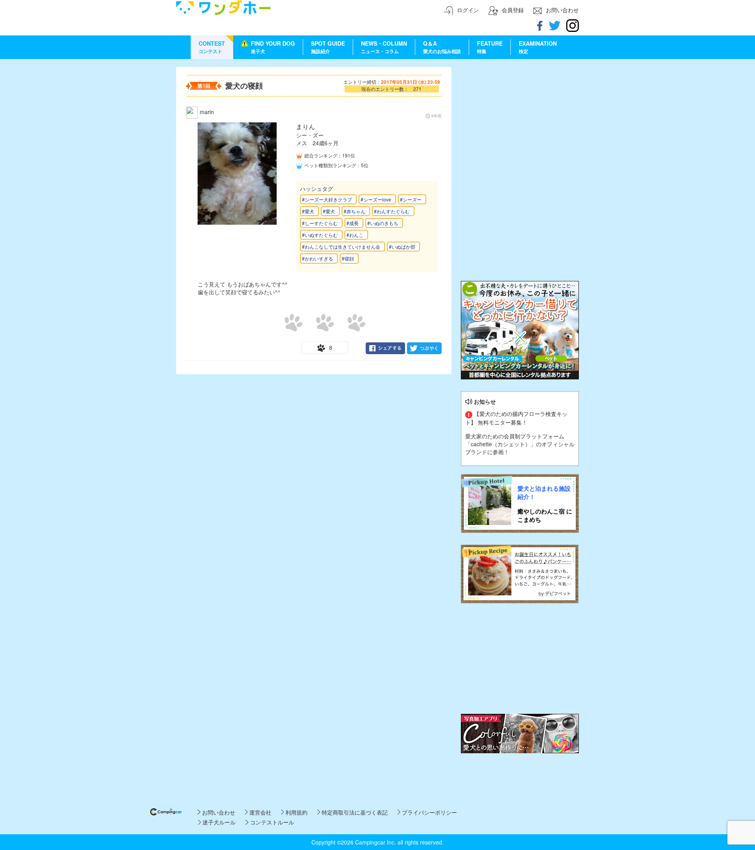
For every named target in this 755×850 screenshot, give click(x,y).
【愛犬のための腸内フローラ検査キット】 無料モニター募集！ (516, 418)
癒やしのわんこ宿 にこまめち (544, 515)
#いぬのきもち (382, 223)
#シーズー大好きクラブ (327, 199)
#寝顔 (348, 258)
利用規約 (296, 812)
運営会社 (259, 812)
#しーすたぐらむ (320, 223)
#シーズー (411, 199)
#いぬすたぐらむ (320, 234)
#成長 (352, 223)
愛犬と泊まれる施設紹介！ (544, 492)
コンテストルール (271, 822)
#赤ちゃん (354, 211)
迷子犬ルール (218, 822)
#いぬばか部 (402, 246)
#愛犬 (308, 211)
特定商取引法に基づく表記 (354, 812)
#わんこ (354, 234)
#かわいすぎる (317, 258)
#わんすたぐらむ (392, 211)
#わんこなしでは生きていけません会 (341, 246)
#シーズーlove (376, 199)
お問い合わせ (218, 812)
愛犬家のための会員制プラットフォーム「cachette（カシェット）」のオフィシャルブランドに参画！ (520, 444)
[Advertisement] (520, 116)
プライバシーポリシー (428, 812)
